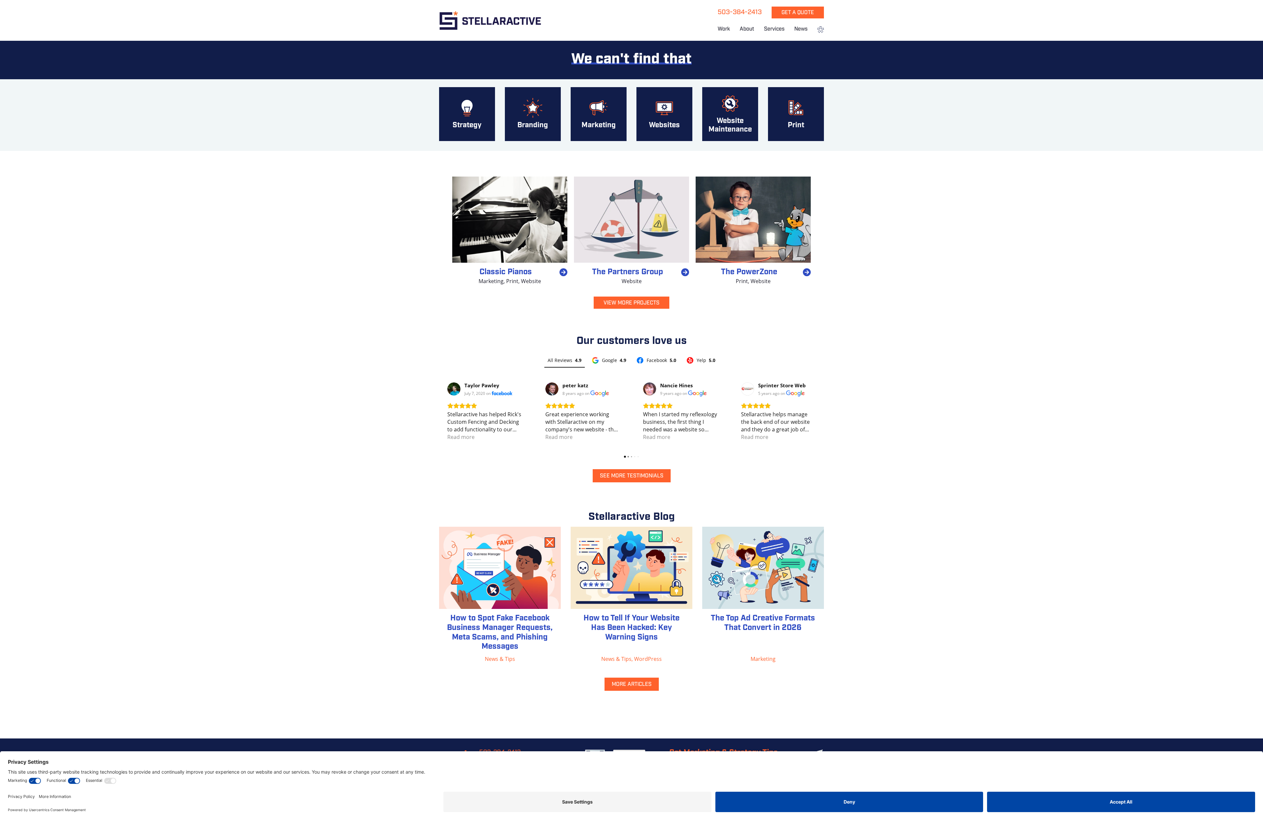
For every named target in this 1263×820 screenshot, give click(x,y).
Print (512, 281)
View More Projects (631, 303)
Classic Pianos (506, 272)
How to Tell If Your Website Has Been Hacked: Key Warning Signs (631, 628)
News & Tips (500, 659)
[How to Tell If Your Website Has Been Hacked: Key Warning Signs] (631, 568)
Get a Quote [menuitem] (797, 12)
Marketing (491, 281)
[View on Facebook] (453, 389)
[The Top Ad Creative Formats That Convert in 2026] (763, 568)
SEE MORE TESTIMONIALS (631, 476)
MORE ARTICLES (632, 684)
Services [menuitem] (774, 29)
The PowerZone (749, 272)
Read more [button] (461, 437)
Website (531, 281)
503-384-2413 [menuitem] (740, 12)
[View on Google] (551, 389)
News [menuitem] (800, 29)
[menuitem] (818, 30)
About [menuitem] (747, 29)
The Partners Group (627, 272)
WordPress (648, 659)
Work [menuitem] (724, 29)
